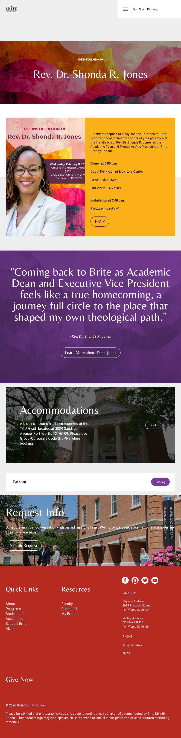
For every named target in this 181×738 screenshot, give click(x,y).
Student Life (15, 614)
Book (153, 425)
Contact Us (69, 609)
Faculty (67, 604)
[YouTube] (154, 580)
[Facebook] (125, 580)
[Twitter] (144, 580)
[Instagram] (135, 580)
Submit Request (23, 545)
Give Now (138, 9)
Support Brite (16, 623)
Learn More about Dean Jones (90, 352)
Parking (160, 482)
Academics (14, 619)
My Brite (68, 614)
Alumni (11, 628)
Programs (13, 609)
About (10, 604)
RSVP (100, 221)
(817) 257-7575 (132, 645)
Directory (152, 9)
